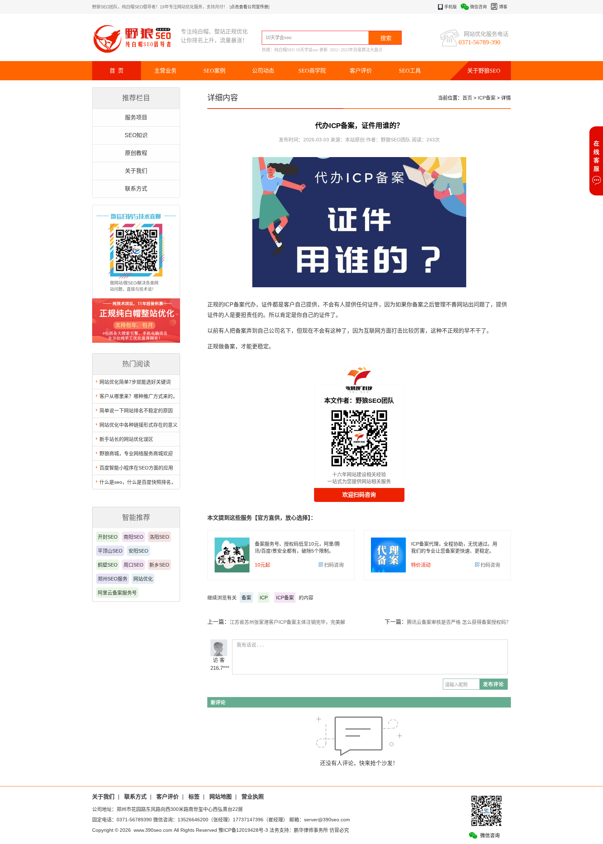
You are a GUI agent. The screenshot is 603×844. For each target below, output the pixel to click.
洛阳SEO (159, 537)
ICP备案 (487, 98)
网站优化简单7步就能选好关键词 (135, 382)
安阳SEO (138, 551)
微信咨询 (478, 7)
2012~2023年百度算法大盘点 (356, 49)
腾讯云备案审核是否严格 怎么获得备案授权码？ (459, 622)
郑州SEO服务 (112, 579)
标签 (194, 797)
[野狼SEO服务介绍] (136, 341)
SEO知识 (136, 135)
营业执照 (252, 797)
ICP (264, 597)
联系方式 (136, 189)
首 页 (117, 71)
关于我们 (136, 171)
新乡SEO (159, 565)
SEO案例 (214, 71)
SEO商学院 (312, 71)
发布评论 (493, 684)
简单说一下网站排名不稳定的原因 (136, 410)
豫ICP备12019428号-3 (243, 830)
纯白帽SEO (284, 49)
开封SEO (108, 537)
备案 (246, 597)
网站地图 (220, 797)
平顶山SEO (110, 551)
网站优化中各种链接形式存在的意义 (138, 425)
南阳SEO (133, 537)
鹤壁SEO (108, 565)
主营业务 (165, 71)
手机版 (450, 7)
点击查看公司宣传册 (249, 7)
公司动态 (263, 71)
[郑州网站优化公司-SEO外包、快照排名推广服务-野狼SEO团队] (136, 38)
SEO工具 (410, 71)
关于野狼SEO (483, 71)
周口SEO (133, 565)
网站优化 (143, 579)
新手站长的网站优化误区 (126, 439)
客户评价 (361, 71)
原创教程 (136, 153)
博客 (503, 7)
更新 (323, 49)
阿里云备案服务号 (117, 592)
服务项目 (136, 117)
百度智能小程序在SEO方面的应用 (136, 468)
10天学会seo (307, 49)
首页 (467, 98)
